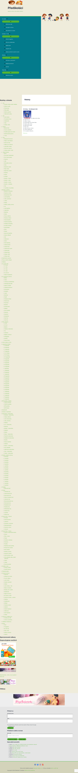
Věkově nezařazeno (8, 274)
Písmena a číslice (7, 217)
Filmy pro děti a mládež (7, 260)
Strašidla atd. (7, 601)
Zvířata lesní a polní (8, 248)
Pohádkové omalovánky (9, 437)
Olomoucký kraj (7, 503)
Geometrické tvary (8, 194)
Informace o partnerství (10, 60)
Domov (5, 534)
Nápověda (4, 69)
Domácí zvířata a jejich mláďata (10, 104)
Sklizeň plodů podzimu (8, 133)
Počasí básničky (7, 219)
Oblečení (6, 430)
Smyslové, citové (7, 527)
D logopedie (6, 358)
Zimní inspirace (7, 612)
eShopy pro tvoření (8, 576)
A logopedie (6, 345)
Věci (5, 186)
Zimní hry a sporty (8, 148)
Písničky (6, 338)
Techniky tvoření (7, 605)
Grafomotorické (7, 519)
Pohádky (4, 487)
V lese (5, 135)
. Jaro (3, 103)
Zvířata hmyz (6, 246)
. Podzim (4, 126)
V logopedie (6, 395)
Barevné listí (6, 127)
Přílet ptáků (6, 110)
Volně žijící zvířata (8, 146)
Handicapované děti (8, 283)
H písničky (6, 464)
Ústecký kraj (6, 510)
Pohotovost (6, 300)
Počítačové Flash (7, 298)
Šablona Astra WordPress (30, 770)
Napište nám (8, 45)
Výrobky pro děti (7, 617)
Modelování (6, 591)
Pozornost (6, 302)
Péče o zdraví (7, 536)
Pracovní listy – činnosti (7, 516)
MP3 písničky (7, 406)
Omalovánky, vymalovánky (7, 413)
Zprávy (3, 623)
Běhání (5, 277)
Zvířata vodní (7, 256)
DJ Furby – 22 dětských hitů (30, 109)
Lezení (5, 293)
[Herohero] (43, 765)
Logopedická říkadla (6, 344)
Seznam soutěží (7, 567)
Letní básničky (7, 208)
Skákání (5, 308)
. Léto (3, 115)
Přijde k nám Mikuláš (8, 140)
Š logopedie (6, 387)
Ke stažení (4, 18)
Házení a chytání (7, 285)
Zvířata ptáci (6, 250)
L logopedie (6, 374)
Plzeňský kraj (7, 506)
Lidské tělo (6, 210)
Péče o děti (6, 630)
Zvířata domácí (7, 244)
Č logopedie (6, 351)
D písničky (6, 460)
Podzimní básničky (8, 221)
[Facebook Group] (38, 765)
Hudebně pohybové (8, 287)
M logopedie (6, 376)
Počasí (5, 174)
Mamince (6, 426)
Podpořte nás (8, 48)
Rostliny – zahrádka (8, 184)
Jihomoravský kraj (8, 493)
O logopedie (6, 379)
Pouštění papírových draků (9, 131)
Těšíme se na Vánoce (8, 144)
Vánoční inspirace (7, 608)
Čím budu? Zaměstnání (8, 155)
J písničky (6, 466)
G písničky (6, 462)
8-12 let (5, 325)
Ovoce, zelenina (7, 215)
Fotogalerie (6, 626)
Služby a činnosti (7, 632)
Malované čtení (7, 488)
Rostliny (5, 439)
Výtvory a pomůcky (8, 619)
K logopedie (6, 372)
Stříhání (5, 603)
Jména (5, 200)
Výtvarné (6, 529)
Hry (5, 330)
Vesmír (5, 560)
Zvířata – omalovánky (8, 453)
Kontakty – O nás (5, 33)
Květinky (6, 422)
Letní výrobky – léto (8, 585)
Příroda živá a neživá (8, 547)
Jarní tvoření (6, 580)
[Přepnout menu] (10, 22)
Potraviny (6, 541)
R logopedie (6, 385)
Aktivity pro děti (9, 24)
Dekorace (6, 574)
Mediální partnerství (10, 63)
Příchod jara (6, 108)
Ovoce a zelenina (7, 129)
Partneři (7, 66)
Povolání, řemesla (7, 225)
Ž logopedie (6, 397)
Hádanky (4, 261)
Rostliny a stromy (7, 551)
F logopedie (6, 362)
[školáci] (8, 658)
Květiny (5, 584)
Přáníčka (6, 599)
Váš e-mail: (9, 733)
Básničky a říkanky (6, 189)
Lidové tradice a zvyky (6, 342)
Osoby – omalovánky (8, 434)
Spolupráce (6, 316)
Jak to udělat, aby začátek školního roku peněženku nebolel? (24, 744)
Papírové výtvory (7, 593)
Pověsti (3, 490)
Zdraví (5, 240)
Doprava (6, 159)
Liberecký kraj (7, 499)
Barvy (5, 153)
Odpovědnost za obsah (10, 30)
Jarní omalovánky (7, 418)
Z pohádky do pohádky (9, 187)
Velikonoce (6, 238)
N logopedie (6, 378)
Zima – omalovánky (8, 451)
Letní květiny (6, 117)
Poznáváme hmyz (7, 119)
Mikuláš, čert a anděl (8, 589)
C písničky (6, 458)
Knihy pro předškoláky (10, 42)
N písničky (6, 473)
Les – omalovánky (7, 424)
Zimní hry (6, 319)
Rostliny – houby (7, 178)
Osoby (5, 214)
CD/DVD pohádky (7, 404)
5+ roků (5, 270)
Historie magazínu (9, 39)
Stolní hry (6, 318)
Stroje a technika (7, 441)
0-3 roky (6, 265)
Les (5, 206)
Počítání (5, 176)
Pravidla (5, 543)
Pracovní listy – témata (6, 531)
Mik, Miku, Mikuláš (16, 747)
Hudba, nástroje (7, 416)
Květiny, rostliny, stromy (9, 204)
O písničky (6, 475)
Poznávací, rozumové (8, 523)
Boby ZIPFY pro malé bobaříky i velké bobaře (21, 752)
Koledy (5, 202)
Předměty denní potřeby (9, 545)
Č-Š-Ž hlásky (6, 355)
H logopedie (6, 366)
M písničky (6, 471)
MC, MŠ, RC (6, 628)
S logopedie (6, 389)
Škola (5, 229)
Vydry (26, 745)
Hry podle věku (5, 263)
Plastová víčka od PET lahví (17, 751)
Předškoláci (15, 8)
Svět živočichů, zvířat (8, 555)
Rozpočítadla (7, 227)
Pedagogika (6, 336)
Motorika (6, 295)
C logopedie (6, 349)
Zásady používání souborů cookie (12, 51)
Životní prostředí (7, 564)
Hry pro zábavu (7, 578)
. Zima (3, 137)
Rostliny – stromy (7, 182)
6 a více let (6, 272)
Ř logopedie (6, 383)
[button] (7, 19)
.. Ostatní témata (5, 152)
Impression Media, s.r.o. (38, 768)
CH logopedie (7, 356)
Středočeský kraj (7, 508)
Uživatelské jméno (10, 713)
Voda (5, 122)
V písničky (6, 483)
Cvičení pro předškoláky (9, 281)
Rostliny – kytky (7, 180)
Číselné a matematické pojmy (10, 532)
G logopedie (6, 364)
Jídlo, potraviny (7, 420)
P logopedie (6, 381)
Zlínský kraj (6, 514)
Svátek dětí (6, 120)
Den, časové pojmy (8, 157)
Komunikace (6, 289)
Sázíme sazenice (7, 112)
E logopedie (6, 360)
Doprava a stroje (7, 193)
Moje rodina (6, 168)
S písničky (6, 479)
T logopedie (6, 391)
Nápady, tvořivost (7, 334)
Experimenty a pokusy (6, 258)
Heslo (8, 718)
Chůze (5, 279)
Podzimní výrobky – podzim (9, 597)
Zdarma (5, 634)
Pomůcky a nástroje (8, 540)
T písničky (6, 481)
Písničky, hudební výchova (7, 455)
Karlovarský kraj (7, 495)
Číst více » (25, 133)
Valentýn (6, 443)
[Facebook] (35, 765)
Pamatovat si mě (11, 726)
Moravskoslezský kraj (8, 501)
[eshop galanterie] (8, 671)
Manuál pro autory (9, 75)
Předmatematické (7, 525)
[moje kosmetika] (8, 684)
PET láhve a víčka (7, 595)
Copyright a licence (9, 27)
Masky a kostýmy (7, 587)
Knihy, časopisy (5, 321)
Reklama (4, 55)
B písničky (6, 456)
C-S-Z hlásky (6, 353)
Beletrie (5, 326)
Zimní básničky (7, 242)
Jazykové (6, 521)
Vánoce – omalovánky (8, 445)
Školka (5, 231)
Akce (5, 624)
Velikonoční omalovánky (9, 449)
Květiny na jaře (7, 106)
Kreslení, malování (7, 582)
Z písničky (6, 485)
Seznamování (7, 306)
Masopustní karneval (8, 138)
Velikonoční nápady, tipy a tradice (20, 757)
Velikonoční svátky (8, 113)
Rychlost (6, 304)
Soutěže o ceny (5, 566)
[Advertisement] (39, 86)
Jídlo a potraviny (7, 198)
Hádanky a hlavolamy (8, 328)
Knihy (5, 164)
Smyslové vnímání (7, 553)
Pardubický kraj (7, 504)
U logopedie (6, 393)
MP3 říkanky (6, 407)
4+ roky (5, 268)
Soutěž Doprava (7, 569)
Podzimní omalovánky (8, 436)
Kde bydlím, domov (8, 163)
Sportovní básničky (8, 233)
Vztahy (5, 562)
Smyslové (6, 314)
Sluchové (6, 312)
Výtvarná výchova (5, 573)
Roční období (7, 549)
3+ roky (5, 267)
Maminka (6, 212)
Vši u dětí (15, 750)
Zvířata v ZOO (7, 124)
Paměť (5, 296)
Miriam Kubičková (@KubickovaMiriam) (17, 745)
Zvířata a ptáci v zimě (8, 150)
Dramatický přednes (18, 754)
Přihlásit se (10, 727)
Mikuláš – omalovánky (8, 428)
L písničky (6, 469)
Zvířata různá (7, 252)
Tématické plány (5, 571)
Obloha (5, 432)
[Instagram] (40, 765)
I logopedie (6, 368)
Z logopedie (6, 399)
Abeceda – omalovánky (9, 414)
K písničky (6, 467)
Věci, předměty (7, 447)
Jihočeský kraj (7, 491)
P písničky (6, 477)
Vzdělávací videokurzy (6, 621)
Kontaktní (6, 291)
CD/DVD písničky (7, 402)
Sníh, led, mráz (7, 142)
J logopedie (6, 370)
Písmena (6, 172)
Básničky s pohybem (8, 191)
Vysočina (6, 512)
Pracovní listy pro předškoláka (18, 755)
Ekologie (6, 517)
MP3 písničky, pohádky (6, 400)
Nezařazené (4, 409)
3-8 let (5, 323)
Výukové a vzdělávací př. (7, 616)
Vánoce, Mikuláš (7, 235)
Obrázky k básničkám (6, 411)
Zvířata (5, 614)
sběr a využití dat (54, 768)
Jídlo (5, 161)
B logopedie (6, 347)
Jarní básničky (7, 196)
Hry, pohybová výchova (7, 276)
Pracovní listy (7, 340)
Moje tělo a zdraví (8, 170)
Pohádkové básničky (8, 223)
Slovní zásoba (7, 310)
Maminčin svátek (7, 166)
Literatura (6, 332)
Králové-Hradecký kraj (8, 497)
